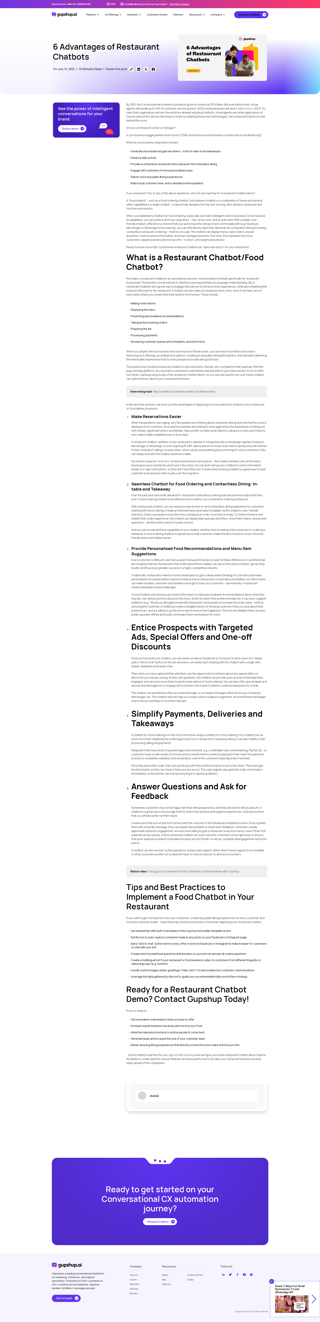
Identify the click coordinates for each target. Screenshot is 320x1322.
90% (158, 108)
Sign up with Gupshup (181, 1055)
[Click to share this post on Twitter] (146, 69)
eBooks (165, 1275)
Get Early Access (179, 4)
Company (216, 14)
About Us (134, 1275)
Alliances (134, 1289)
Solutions (132, 14)
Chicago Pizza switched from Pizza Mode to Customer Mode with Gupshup (193, 871)
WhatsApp (240, 693)
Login (113, 3)
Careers (133, 1279)
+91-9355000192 (81, 4)
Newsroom (134, 1284)
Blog (164, 1279)
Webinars (166, 1284)
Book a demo (70, 128)
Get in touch (64, 1298)
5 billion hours (243, 108)
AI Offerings (111, 14)
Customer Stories (157, 14)
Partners (178, 14)
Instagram (225, 658)
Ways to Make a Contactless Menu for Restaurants (184, 391)
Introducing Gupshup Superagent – (160, 4)
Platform (91, 14)
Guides (190, 1279)
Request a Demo (249, 14)
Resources (195, 14)
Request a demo (157, 1221)
